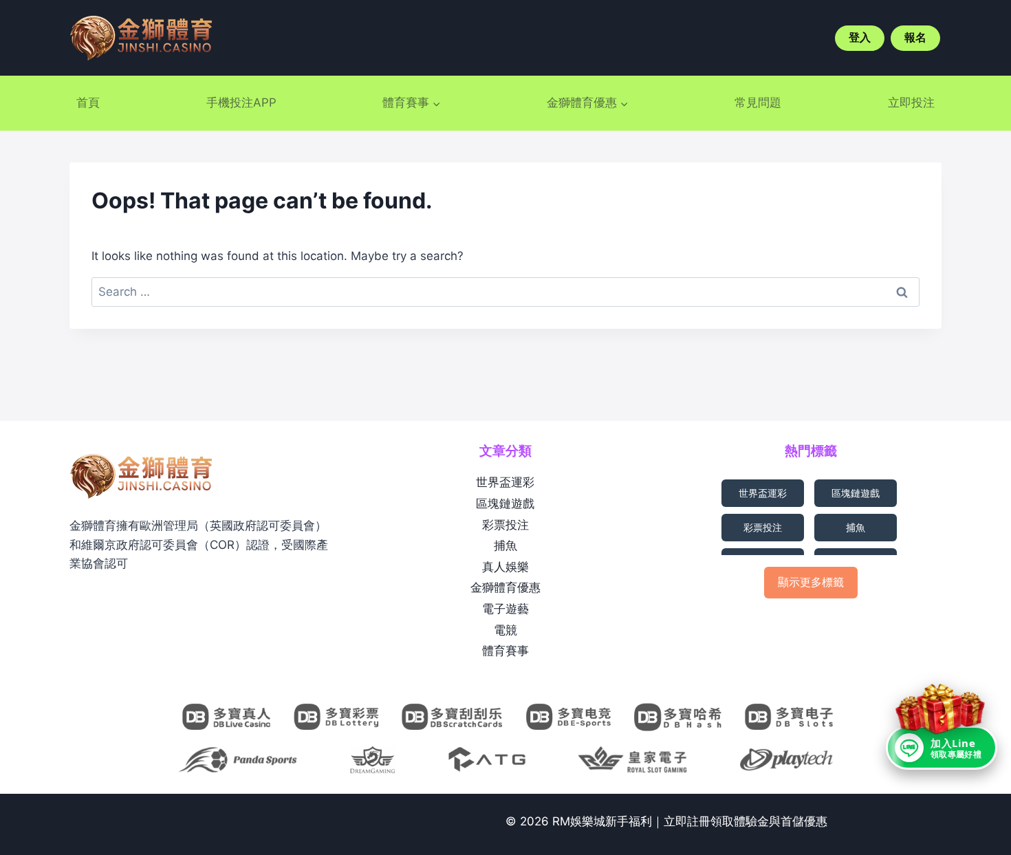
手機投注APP (241, 102)
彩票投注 (505, 525)
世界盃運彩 (505, 482)
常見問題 (758, 102)
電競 (505, 630)
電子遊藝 (505, 609)
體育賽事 (505, 651)
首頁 (88, 102)
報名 (915, 37)
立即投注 (911, 102)
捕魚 (505, 545)
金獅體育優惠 (505, 587)
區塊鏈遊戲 (505, 503)
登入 (860, 37)
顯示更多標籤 (811, 582)
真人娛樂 (505, 567)
